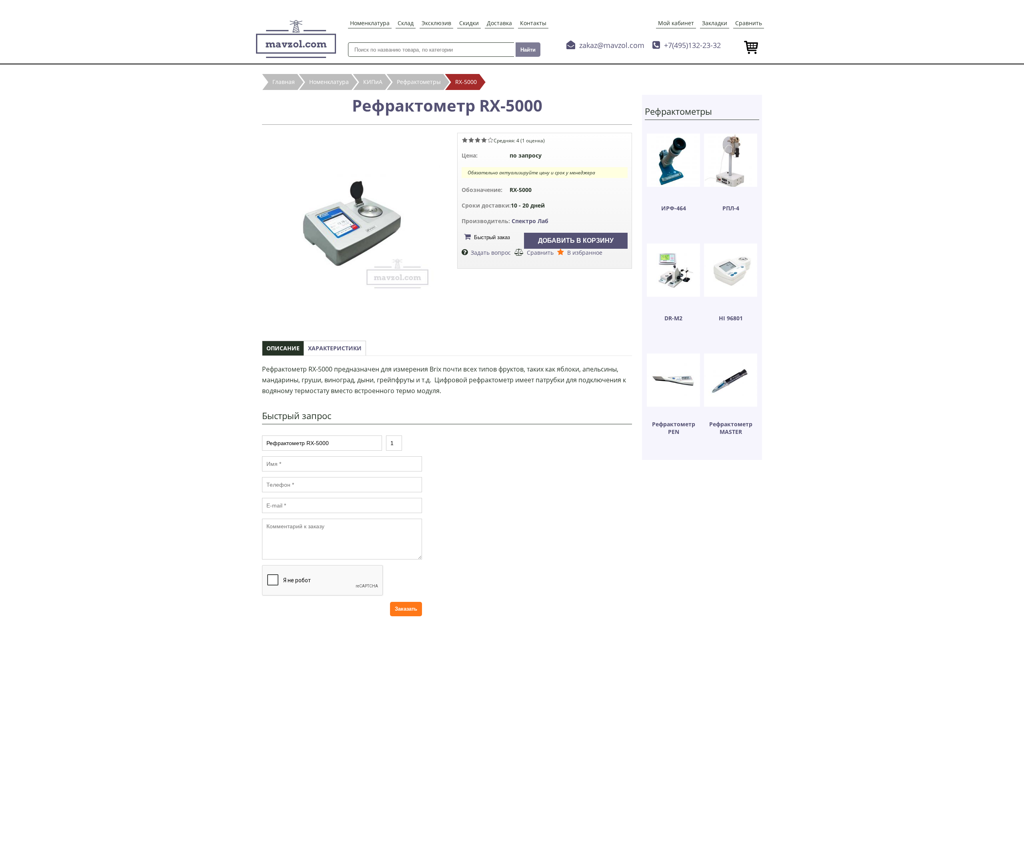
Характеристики (335, 348)
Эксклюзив (436, 23)
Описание (283, 348)
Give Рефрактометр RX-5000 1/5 (465, 140)
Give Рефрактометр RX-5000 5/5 (490, 140)
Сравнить (748, 23)
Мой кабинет (676, 23)
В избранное (584, 252)
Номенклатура (370, 23)
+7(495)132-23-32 (692, 45)
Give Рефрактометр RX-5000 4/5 (484, 140)
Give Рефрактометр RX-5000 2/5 (471, 140)
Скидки (469, 23)
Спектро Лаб (530, 221)
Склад (406, 23)
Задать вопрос (491, 252)
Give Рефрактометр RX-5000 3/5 (477, 140)
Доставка (499, 23)
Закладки (714, 23)
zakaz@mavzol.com (611, 45)
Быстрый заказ (492, 237)
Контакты (533, 23)
